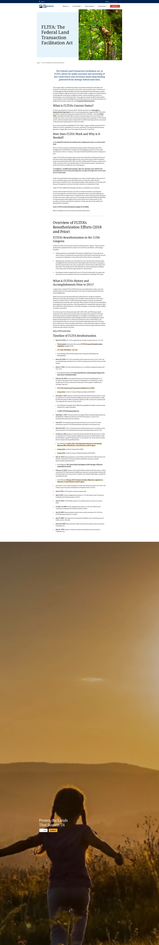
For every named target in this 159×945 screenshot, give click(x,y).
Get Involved (102, 6)
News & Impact (89, 6)
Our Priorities (77, 6)
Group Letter (61, 392)
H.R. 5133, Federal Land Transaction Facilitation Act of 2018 (75, 388)
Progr (92, 445)
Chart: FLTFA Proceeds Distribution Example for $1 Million (71, 207)
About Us (65, 6)
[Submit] (39, 1)
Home (38, 62)
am (94, 445)
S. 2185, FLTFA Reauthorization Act (68, 411)
